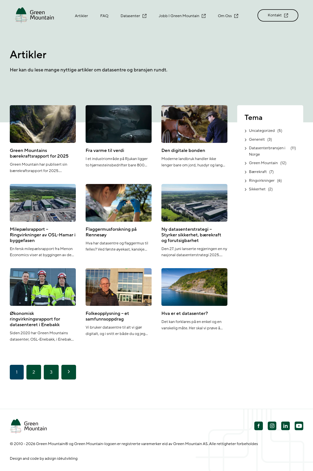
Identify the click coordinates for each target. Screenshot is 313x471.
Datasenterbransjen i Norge (267, 151)
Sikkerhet (257, 189)
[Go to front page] (34, 15)
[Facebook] (258, 426)
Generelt (257, 139)
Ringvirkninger (262, 180)
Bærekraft (258, 171)
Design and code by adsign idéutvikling (44, 458)
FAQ (104, 15)
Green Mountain (263, 163)
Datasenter (130, 15)
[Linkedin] (285, 426)
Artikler (81, 15)
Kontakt (275, 15)
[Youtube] (272, 426)
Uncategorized (262, 130)
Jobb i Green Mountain (179, 15)
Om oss (225, 15)
